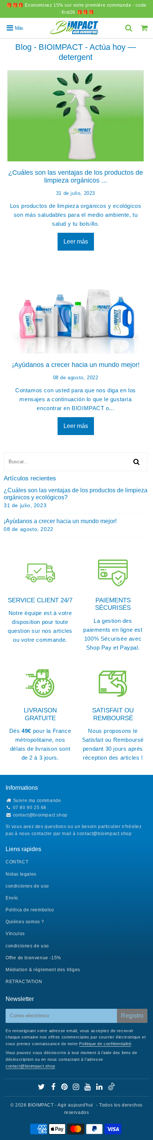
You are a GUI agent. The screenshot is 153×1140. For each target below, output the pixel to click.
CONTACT (17, 861)
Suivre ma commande (37, 800)
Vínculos (15, 933)
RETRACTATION (24, 981)
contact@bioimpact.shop (40, 815)
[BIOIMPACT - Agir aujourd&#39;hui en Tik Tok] (111, 1088)
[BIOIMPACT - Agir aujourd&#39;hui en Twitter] (42, 1088)
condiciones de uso (27, 886)
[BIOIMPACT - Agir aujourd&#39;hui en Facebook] (53, 1088)
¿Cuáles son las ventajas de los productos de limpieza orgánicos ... (75, 176)
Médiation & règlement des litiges (43, 969)
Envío (12, 898)
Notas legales (21, 874)
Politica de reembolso (30, 909)
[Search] (129, 28)
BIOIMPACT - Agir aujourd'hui (60, 1105)
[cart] (145, 28)
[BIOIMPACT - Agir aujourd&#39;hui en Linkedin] (100, 1088)
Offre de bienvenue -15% (33, 957)
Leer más (76, 241)
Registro (132, 1015)
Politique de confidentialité (105, 1043)
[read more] (75, 115)
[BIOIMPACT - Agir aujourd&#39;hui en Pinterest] (65, 1088)
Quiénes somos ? (25, 921)
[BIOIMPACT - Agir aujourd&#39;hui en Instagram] (76, 1088)
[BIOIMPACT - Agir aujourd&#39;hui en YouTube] (88, 1088)
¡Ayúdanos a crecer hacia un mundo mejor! (76, 364)
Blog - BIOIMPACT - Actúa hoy (70, 47)
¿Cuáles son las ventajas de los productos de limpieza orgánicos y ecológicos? (75, 493)
